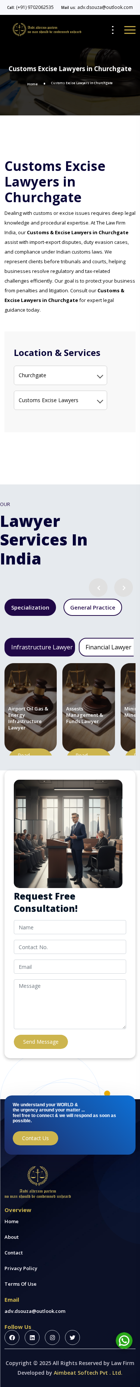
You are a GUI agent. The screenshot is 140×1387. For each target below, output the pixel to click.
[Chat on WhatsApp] (124, 1340)
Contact (13, 1252)
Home (32, 84)
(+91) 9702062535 (35, 7)
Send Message (41, 1041)
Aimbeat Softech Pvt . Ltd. (88, 1372)
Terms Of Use (20, 1284)
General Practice (92, 607)
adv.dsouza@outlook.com (105, 7)
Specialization (30, 607)
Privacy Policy (20, 1268)
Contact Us (35, 1138)
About (11, 1237)
